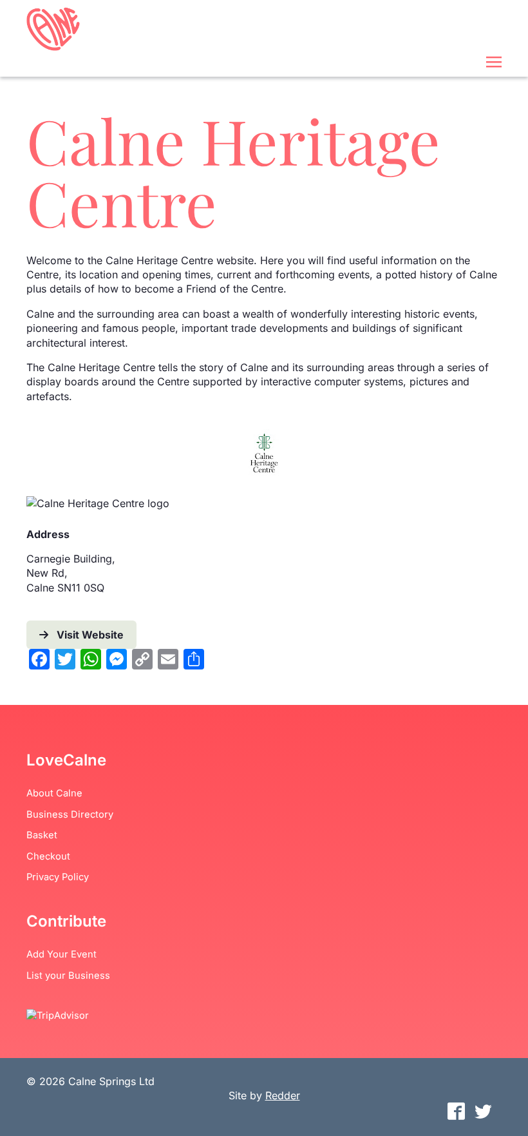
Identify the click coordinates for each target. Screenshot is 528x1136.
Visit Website (90, 634)
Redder (282, 1095)
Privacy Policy (57, 877)
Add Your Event (61, 954)
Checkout (48, 856)
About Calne (54, 793)
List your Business (68, 975)
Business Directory (69, 814)
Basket (41, 835)
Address (48, 534)
